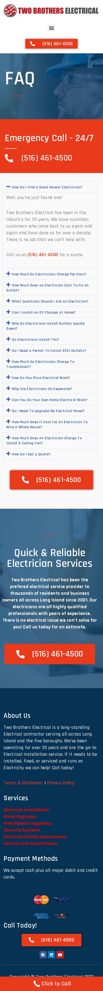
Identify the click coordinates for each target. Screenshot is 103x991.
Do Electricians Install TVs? (35, 339)
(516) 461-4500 (43, 255)
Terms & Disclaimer (23, 783)
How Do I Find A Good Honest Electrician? (47, 187)
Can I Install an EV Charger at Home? (44, 312)
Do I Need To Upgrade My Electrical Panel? (48, 411)
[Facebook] (43, 954)
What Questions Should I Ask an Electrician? (50, 301)
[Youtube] (60, 954)
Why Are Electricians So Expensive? (42, 388)
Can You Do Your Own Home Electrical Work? (50, 400)
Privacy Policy (60, 783)
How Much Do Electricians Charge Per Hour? (49, 274)
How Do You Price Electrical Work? (41, 377)
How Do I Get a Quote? (31, 454)
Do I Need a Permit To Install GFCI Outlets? (49, 350)
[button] (51, 28)
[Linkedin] (51, 954)
